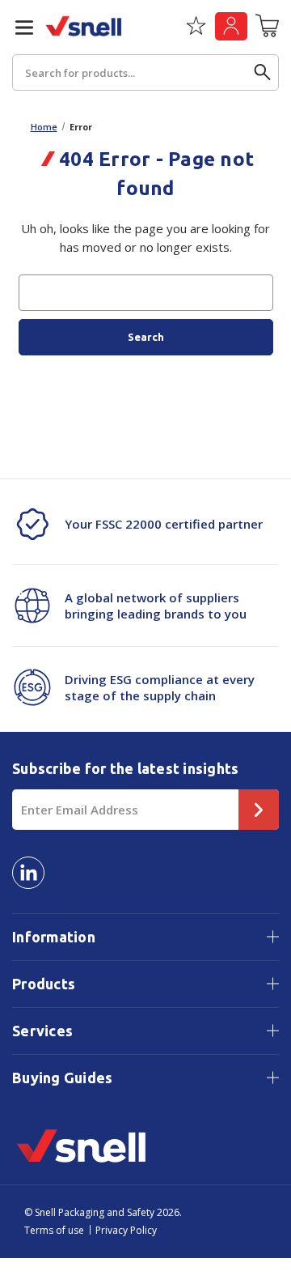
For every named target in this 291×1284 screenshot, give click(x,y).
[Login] (231, 26)
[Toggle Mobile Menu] (18, 27)
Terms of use (54, 1230)
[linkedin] (28, 873)
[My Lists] (196, 31)
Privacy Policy (126, 1230)
